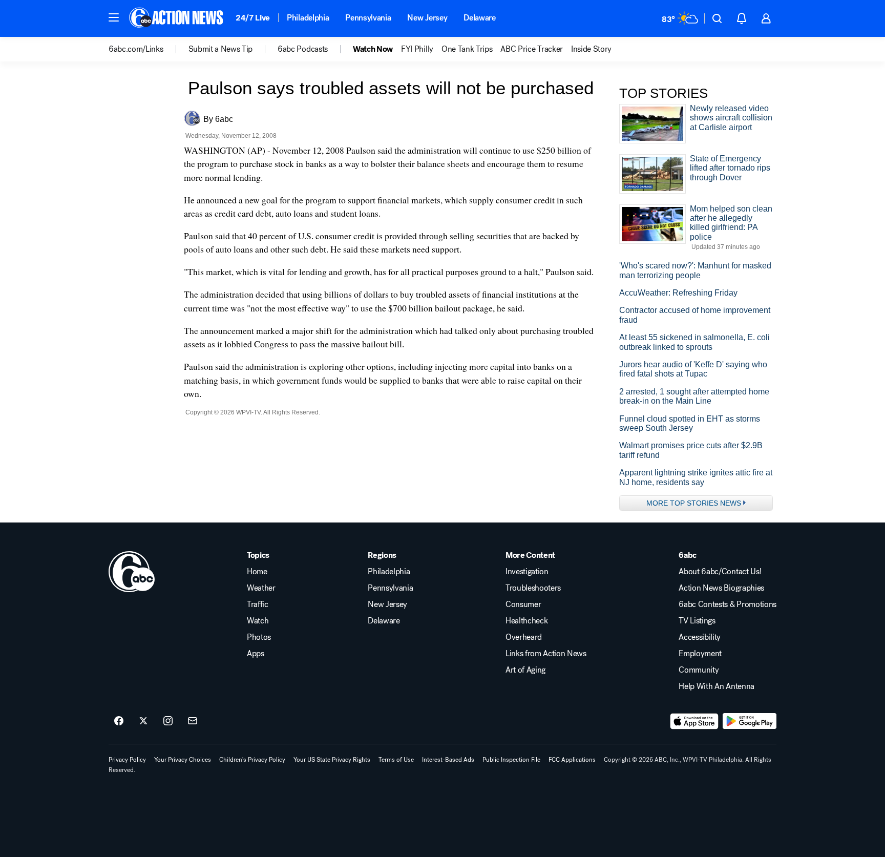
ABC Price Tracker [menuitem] (531, 49)
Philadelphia (308, 17)
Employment (700, 654)
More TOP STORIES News (693, 503)
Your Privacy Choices (182, 760)
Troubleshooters (533, 588)
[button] (113, 17)
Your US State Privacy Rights (331, 760)
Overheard (523, 637)
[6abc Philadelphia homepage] (177, 18)
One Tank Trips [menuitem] (467, 49)
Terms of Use (396, 760)
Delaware (479, 17)
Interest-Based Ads (448, 760)
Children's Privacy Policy (252, 760)
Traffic (257, 604)
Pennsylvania (368, 17)
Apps (255, 654)
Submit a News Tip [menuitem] (220, 49)
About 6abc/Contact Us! (720, 572)
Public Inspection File (511, 760)
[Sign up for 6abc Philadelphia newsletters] (192, 721)
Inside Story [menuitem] (591, 49)
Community (699, 670)
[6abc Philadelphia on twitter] (143, 721)
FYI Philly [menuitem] (417, 49)
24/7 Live (253, 17)
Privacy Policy (127, 760)
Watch (257, 621)
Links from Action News (545, 654)
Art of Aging (525, 670)
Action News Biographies (721, 588)
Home (257, 572)
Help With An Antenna (716, 686)
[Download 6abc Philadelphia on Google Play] (749, 721)
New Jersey (427, 17)
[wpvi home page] (132, 571)
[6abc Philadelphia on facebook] (119, 721)
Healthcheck (526, 621)
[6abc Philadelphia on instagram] (168, 721)
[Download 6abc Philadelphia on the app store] (694, 721)
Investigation (527, 572)
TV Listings (697, 621)
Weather (261, 588)
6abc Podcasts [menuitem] (303, 49)
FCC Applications (572, 760)
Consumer (523, 604)
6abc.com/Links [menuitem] (136, 49)
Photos (259, 637)
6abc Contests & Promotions (727, 604)
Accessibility (700, 637)
